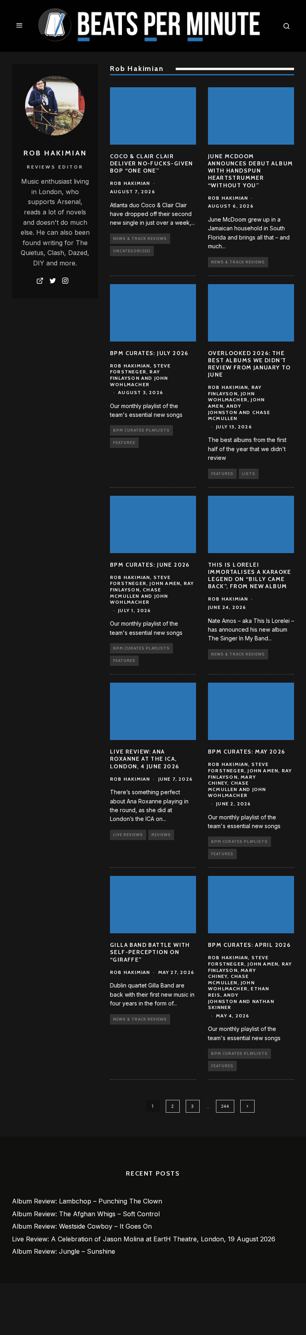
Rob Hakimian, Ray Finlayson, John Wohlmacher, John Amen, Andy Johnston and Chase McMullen (239, 402)
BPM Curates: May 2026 (246, 751)
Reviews (161, 834)
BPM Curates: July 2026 (149, 353)
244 (225, 1106)
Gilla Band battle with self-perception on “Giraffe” (150, 952)
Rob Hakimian (130, 183)
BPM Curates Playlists (141, 430)
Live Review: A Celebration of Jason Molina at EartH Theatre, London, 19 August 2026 (143, 1239)
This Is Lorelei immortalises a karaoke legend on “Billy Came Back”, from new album (249, 575)
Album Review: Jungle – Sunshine (63, 1251)
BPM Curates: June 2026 (150, 564)
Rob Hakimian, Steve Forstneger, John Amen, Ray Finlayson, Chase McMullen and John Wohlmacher (152, 589)
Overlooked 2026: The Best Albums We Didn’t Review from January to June (249, 364)
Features (124, 442)
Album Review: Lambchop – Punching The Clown (87, 1201)
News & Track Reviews (140, 238)
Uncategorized (132, 251)
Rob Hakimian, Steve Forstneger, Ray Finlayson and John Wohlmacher (140, 375)
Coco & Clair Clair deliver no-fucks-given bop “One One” (151, 163)
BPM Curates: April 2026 (249, 944)
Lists (248, 473)
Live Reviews (128, 834)
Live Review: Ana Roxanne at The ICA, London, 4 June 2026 (144, 759)
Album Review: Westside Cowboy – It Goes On (82, 1226)
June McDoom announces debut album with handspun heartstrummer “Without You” (250, 171)
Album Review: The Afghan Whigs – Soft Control (86, 1214)
